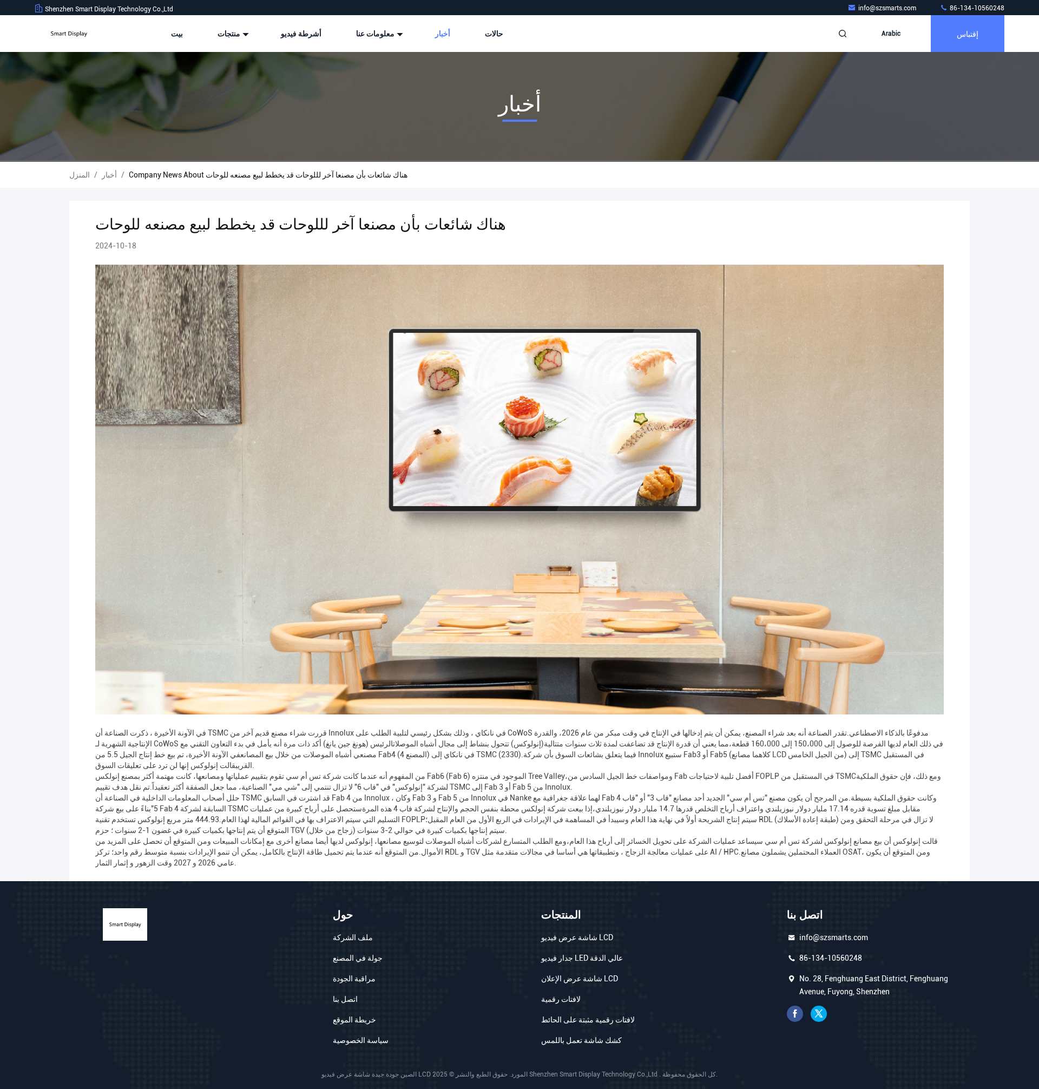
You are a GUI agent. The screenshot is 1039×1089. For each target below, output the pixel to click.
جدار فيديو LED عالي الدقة (582, 958)
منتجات (230, 33)
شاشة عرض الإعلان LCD (579, 978)
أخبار (442, 33)
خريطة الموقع (354, 1019)
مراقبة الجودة (354, 978)
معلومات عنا (376, 33)
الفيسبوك (795, 1014)
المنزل (79, 174)
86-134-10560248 (976, 8)
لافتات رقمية (561, 999)
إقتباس (967, 33)
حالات (494, 33)
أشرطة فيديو (301, 33)
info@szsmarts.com (888, 8)
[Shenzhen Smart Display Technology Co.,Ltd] (69, 33)
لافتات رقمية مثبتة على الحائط (588, 1019)
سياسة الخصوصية (361, 1040)
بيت (177, 33)
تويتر (819, 1014)
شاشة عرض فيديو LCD (577, 937)
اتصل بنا (345, 999)
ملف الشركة (353, 937)
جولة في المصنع (358, 958)
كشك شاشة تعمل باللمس (581, 1040)
